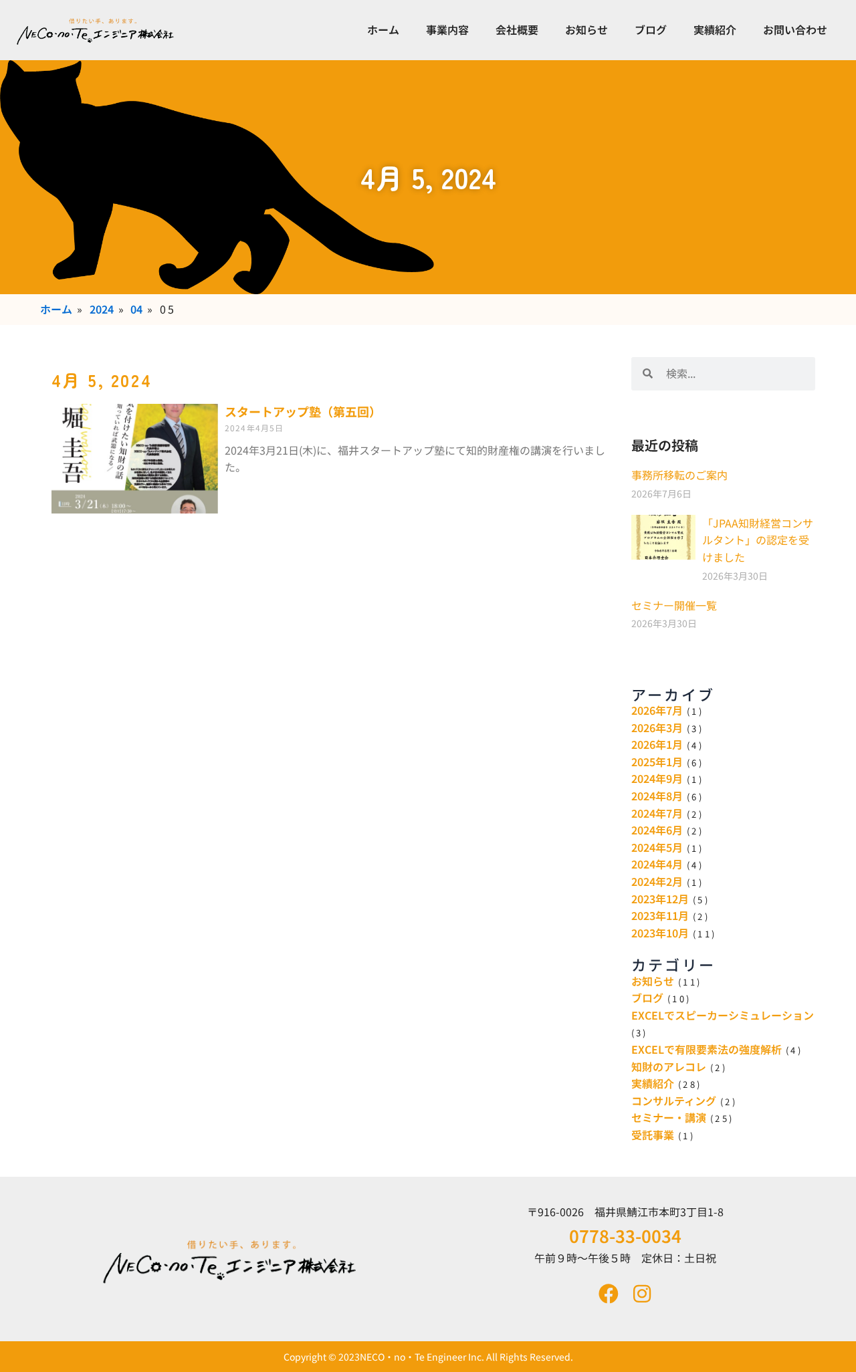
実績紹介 (714, 29)
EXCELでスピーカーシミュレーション (722, 1015)
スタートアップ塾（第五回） (303, 411)
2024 (102, 309)
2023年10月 (660, 933)
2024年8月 (657, 796)
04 (136, 309)
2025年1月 (657, 762)
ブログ (651, 29)
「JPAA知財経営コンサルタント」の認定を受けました (757, 540)
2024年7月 (657, 813)
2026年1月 (657, 744)
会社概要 (517, 29)
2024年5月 (657, 847)
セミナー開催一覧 (674, 605)
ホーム (383, 29)
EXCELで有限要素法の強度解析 (706, 1049)
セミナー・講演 (668, 1117)
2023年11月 (660, 915)
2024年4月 (657, 864)
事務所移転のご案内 (679, 475)
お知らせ (586, 29)
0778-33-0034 (625, 1235)
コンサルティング (673, 1101)
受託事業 (652, 1135)
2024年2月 (657, 881)
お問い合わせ (795, 29)
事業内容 (447, 29)
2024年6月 (657, 830)
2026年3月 (657, 727)
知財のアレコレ (668, 1066)
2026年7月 (657, 710)
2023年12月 (660, 899)
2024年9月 (657, 778)
